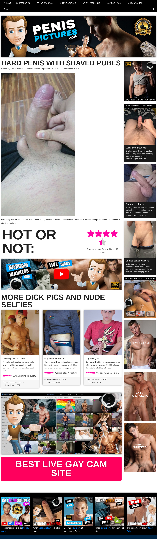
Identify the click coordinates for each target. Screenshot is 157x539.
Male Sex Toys (69, 3)
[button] (154, 9)
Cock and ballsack (135, 204)
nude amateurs (45, 528)
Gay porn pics (114, 3)
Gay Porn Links (93, 3)
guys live (77, 528)
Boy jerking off (92, 358)
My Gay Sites (136, 3)
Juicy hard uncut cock (136, 148)
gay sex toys (106, 528)
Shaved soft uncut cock (137, 261)
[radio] (90, 234)
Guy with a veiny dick (54, 358)
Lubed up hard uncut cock (15, 358)
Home (8, 3)
